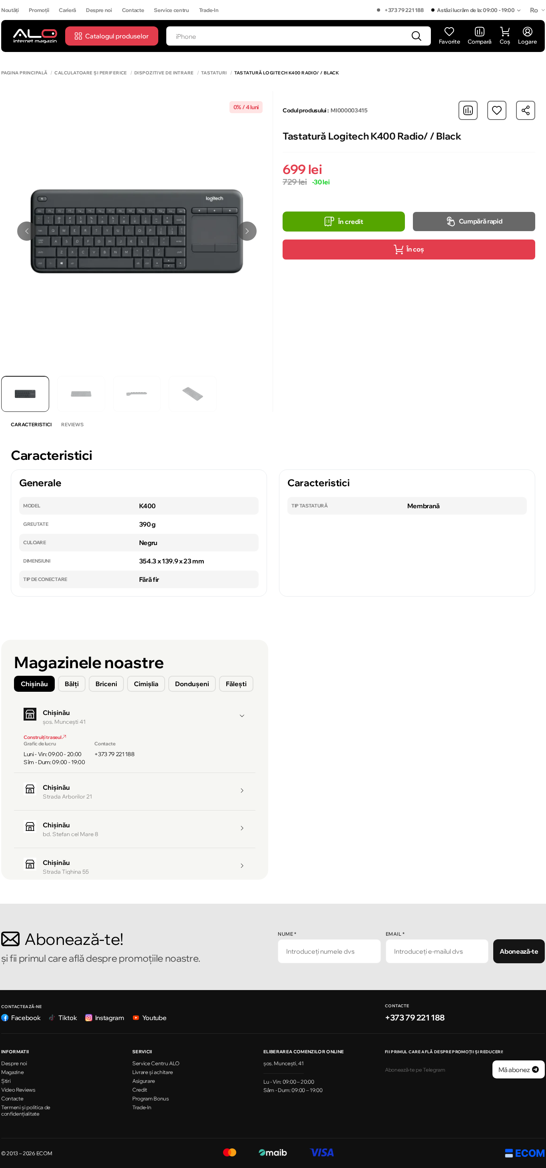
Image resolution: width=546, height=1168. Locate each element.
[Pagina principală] (35, 36)
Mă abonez (514, 1070)
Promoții (39, 10)
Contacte (133, 10)
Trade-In (208, 10)
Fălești (236, 684)
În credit (350, 222)
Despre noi (99, 10)
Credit (139, 1089)
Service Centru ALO (155, 1063)
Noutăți (10, 10)
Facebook (25, 1018)
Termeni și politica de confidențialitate (25, 1110)
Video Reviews (18, 1089)
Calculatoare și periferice (90, 73)
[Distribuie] (525, 110)
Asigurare (143, 1081)
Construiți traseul (43, 737)
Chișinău (34, 684)
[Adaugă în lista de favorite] (496, 110)
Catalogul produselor (117, 36)
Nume (287, 934)
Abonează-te (519, 951)
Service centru (171, 10)
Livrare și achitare (152, 1072)
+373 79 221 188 (404, 10)
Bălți (72, 684)
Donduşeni (192, 684)
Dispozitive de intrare (164, 73)
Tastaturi (214, 73)
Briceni (106, 684)
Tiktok (67, 1018)
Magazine (12, 1072)
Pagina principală (24, 73)
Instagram (109, 1018)
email (395, 934)
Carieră (67, 10)
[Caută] (416, 36)
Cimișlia (146, 684)
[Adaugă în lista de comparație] (468, 110)
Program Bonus (150, 1098)
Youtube (154, 1018)
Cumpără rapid (480, 221)
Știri (5, 1081)
